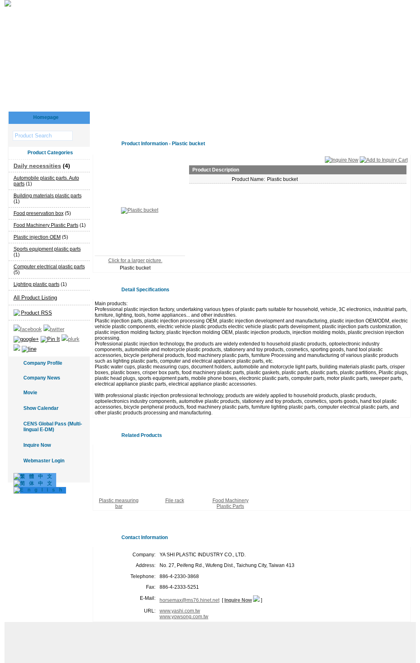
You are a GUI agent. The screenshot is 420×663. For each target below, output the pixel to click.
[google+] (26, 339)
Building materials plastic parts (48, 196)
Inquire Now (37, 445)
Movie (30, 393)
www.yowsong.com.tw (184, 617)
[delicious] (17, 349)
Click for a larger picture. (135, 260)
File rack (174, 500)
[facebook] (28, 329)
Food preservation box (39, 213)
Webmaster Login (43, 461)
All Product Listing (35, 298)
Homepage (46, 117)
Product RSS (36, 313)
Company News (41, 378)
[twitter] (53, 329)
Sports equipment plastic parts (47, 249)
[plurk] (71, 339)
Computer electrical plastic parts (49, 267)
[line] (29, 349)
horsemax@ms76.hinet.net (189, 600)
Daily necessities (37, 165)
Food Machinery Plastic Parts (46, 225)
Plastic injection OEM (37, 237)
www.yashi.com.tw (180, 611)
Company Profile (42, 363)
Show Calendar (41, 408)
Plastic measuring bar (119, 503)
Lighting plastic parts (36, 284)
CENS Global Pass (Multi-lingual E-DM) (52, 426)
